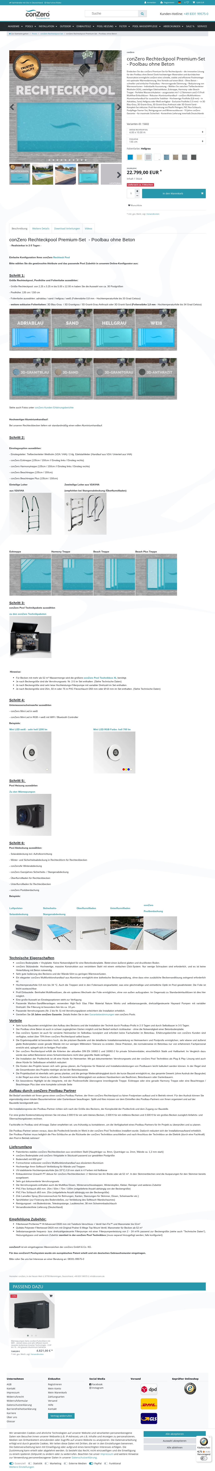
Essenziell (20, 1463)
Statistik (37, 1463)
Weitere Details (40, 228)
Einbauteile (84, 26)
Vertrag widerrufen (61, 1415)
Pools (29, 26)
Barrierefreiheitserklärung (21, 1409)
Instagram (97, 1387)
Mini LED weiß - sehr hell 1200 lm (28, 729)
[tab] (19, 228)
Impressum (13, 1392)
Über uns (12, 1417)
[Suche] (142, 13)
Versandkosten (152, 214)
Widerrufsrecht (15, 1396)
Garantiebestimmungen (101, 1014)
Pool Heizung (105, 26)
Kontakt (11, 1388)
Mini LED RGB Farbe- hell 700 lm (112, 729)
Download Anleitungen (67, 228)
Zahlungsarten (56, 1396)
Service (202, 26)
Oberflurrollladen (86, 908)
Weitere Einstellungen (21, 1466)
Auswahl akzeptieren (174, 1440)
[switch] (204, 1458)
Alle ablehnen (175, 1447)
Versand (52, 1400)
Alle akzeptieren (175, 1433)
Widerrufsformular (17, 1400)
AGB (9, 1384)
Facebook (96, 1384)
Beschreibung (19, 228)
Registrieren (55, 1384)
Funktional (115, 1463)
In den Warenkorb (173, 193)
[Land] (179, 2)
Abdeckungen (172, 26)
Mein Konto (54, 1388)
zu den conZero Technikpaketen (27, 614)
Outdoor (66, 26)
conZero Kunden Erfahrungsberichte (54, 407)
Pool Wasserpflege (145, 26)
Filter (123, 26)
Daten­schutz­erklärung (84, 1457)
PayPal (98, 1463)
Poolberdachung (153, 911)
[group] (32, 1315)
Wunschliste (136, 205)
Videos (88, 228)
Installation (47, 26)
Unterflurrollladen (120, 908)
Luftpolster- (16, 908)
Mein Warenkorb (57, 1392)
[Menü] (210, 1438)
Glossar (11, 1421)
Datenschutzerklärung (19, 1404)
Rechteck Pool (61, 257)
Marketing (55, 1463)
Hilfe (50, 1404)
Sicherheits (49, 908)
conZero (148, 905)
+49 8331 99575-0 (196, 14)
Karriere (11, 1413)
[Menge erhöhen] (137, 191)
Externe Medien (78, 1463)
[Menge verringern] (137, 196)
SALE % (190, 26)
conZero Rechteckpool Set (51, 33)
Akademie (14, 26)
